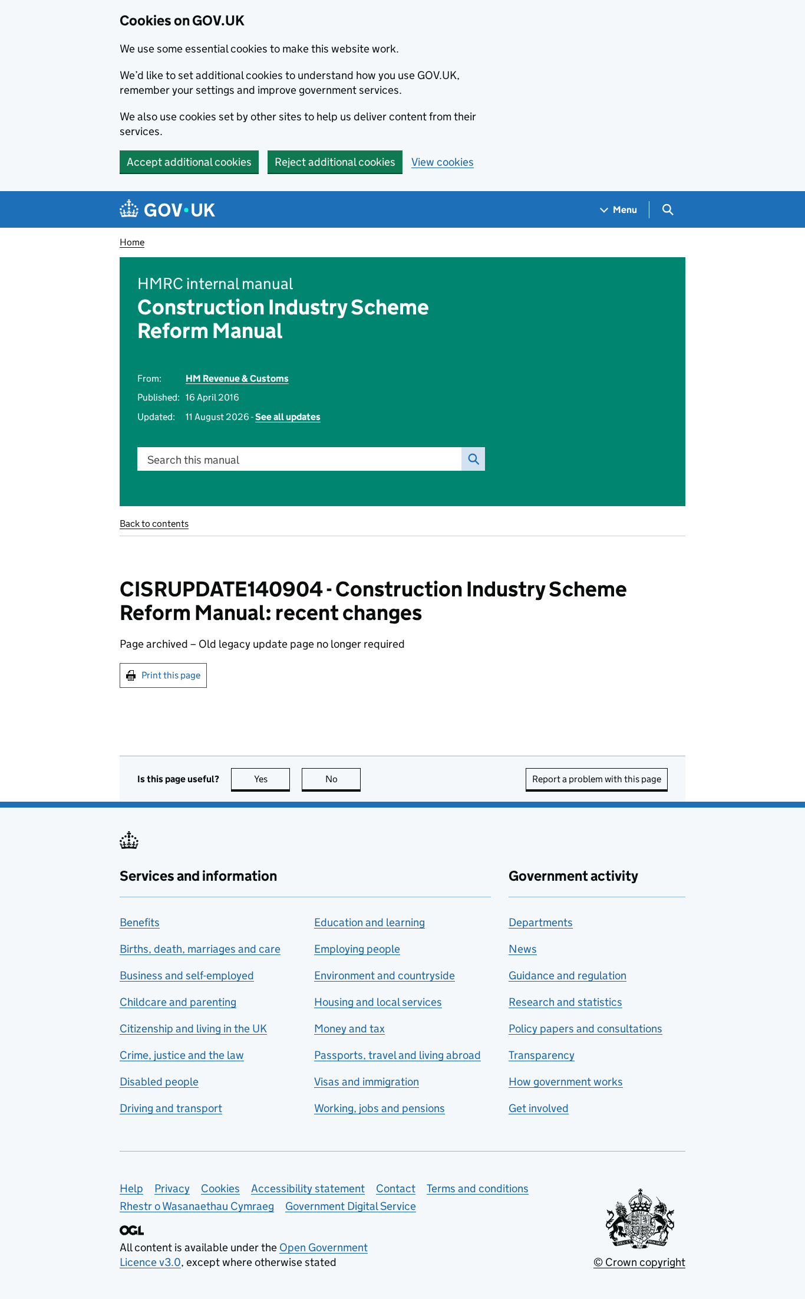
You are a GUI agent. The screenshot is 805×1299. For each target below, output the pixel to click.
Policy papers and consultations (585, 1028)
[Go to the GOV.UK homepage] (167, 210)
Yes (272, 779)
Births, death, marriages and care (200, 949)
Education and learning (369, 922)
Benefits (140, 922)
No (343, 779)
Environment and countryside (384, 975)
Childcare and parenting (178, 1002)
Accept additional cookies (189, 162)
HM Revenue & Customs (237, 378)
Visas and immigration (366, 1081)
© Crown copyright (639, 1262)
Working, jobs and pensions (379, 1108)
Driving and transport (171, 1108)
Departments (541, 922)
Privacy (172, 1188)
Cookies (220, 1188)
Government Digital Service (350, 1206)
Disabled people (159, 1081)
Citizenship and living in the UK (193, 1028)
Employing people (357, 949)
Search (473, 459)
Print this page (170, 675)
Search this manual (193, 460)
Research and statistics (565, 1002)
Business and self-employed (187, 975)
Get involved (539, 1108)
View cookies (442, 162)
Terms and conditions (478, 1188)
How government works (566, 1081)
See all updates (288, 416)
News (523, 949)
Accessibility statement (308, 1188)
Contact (395, 1188)
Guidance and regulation (567, 975)
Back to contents (154, 523)
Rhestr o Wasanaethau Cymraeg (197, 1206)
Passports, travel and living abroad (397, 1055)
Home (132, 242)
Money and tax (349, 1028)
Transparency (542, 1055)
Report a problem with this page (596, 779)
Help (131, 1188)
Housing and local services (378, 1002)
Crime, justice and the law (182, 1055)
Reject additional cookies (335, 162)
